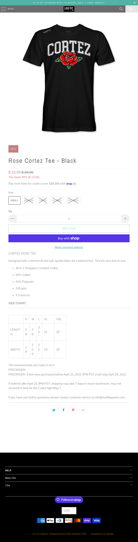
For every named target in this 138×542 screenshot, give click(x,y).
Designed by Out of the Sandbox (65, 534)
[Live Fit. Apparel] (69, 9)
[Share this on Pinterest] (73, 410)
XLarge (57, 200)
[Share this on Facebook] (64, 410)
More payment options (69, 247)
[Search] (121, 9)
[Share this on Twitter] (54, 410)
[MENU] (2, 9)
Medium (28, 200)
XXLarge (73, 200)
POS (84, 534)
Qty (10, 211)
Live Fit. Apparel (40, 534)
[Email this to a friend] (83, 410)
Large (43, 200)
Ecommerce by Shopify (102, 534)
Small (14, 200)
